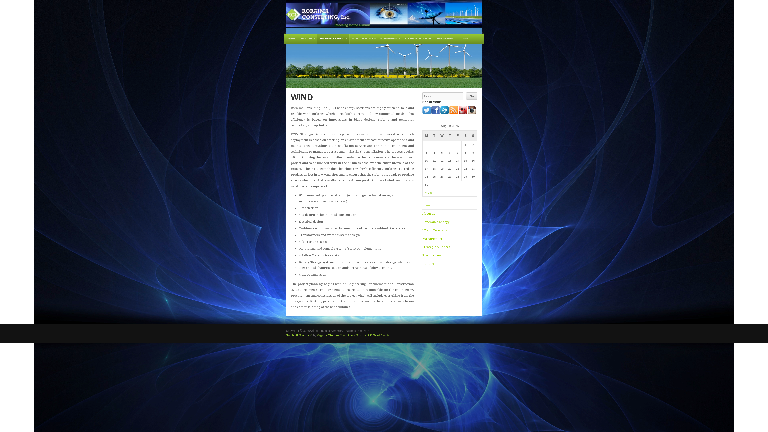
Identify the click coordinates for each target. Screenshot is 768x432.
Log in (385, 335)
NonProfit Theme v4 (299, 335)
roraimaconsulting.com (384, 13)
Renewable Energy (332, 38)
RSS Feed (374, 335)
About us (306, 38)
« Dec (428, 192)
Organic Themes (328, 335)
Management (388, 38)
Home (291, 38)
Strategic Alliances (418, 38)
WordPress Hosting (353, 335)
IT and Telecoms (362, 38)
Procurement (446, 38)
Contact (465, 38)
